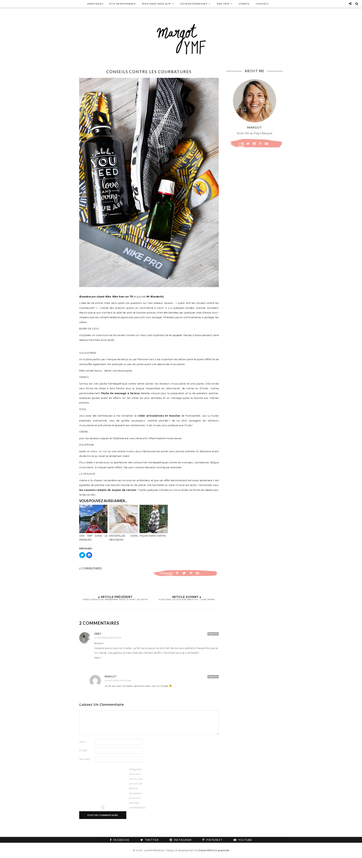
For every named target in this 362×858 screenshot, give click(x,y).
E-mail (83, 750)
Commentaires (90, 568)
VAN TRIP (223, 3)
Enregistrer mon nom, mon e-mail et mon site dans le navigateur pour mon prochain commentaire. (136, 788)
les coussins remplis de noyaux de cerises (107, 490)
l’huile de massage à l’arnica (120, 393)
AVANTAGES (95, 3)
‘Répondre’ (213, 634)
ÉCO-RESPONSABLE (123, 3)
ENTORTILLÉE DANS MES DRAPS (123, 537)
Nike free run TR (122, 296)
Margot (111, 676)
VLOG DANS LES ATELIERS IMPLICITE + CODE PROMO (187, 599)
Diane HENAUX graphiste (214, 850)
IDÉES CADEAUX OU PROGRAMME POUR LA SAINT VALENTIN (115, 599)
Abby (97, 633)
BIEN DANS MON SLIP (156, 3)
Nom (83, 741)
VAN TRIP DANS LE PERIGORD (93, 537)
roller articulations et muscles (159, 415)
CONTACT (262, 3)
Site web (84, 759)
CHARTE (244, 3)
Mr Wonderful (155, 296)
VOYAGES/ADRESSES (193, 3)
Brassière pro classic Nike (95, 296)
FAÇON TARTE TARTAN (153, 535)
